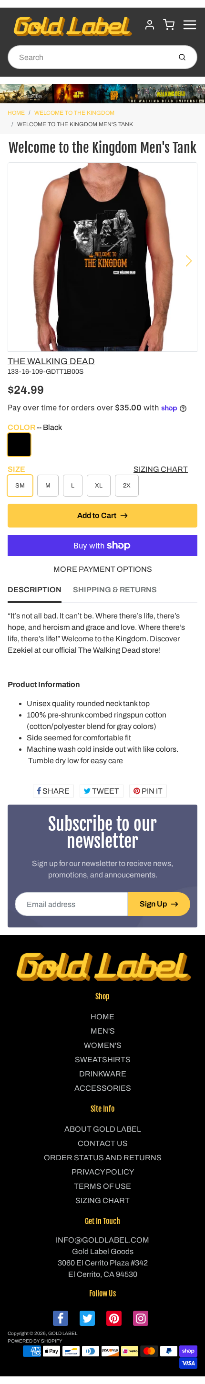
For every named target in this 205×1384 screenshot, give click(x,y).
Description (35, 590)
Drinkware (102, 1074)
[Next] (188, 260)
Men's (103, 1031)
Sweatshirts (103, 1059)
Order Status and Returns (103, 1158)
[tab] (40, 593)
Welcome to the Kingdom (74, 113)
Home (16, 113)
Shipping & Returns (115, 590)
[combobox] (88, 57)
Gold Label (62, 1333)
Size (16, 469)
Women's (103, 1045)
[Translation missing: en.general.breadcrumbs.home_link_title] (102, 93)
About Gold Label (102, 1129)
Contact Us (103, 1143)
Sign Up (153, 904)
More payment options (102, 569)
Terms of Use (102, 1186)
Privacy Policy (103, 1172)
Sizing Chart (160, 469)
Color (35, 427)
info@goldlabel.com (102, 1240)
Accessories (102, 1088)
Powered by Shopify (35, 1341)
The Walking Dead (51, 361)
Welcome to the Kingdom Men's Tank (75, 124)
